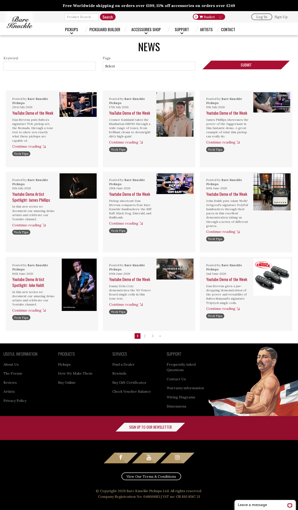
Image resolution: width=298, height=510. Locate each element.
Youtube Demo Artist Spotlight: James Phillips (31, 197)
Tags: (107, 58)
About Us (11, 364)
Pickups (71, 29)
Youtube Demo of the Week (226, 113)
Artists (206, 29)
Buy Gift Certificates (129, 382)
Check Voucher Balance (131, 391)
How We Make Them (75, 373)
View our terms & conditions (151, 476)
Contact (228, 29)
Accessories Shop (146, 29)
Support (182, 29)
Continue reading (26, 146)
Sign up (281, 17)
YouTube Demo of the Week (32, 113)
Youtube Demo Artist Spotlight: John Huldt (28, 282)
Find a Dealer (123, 364)
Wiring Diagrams (181, 397)
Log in (261, 17)
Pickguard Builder (104, 29)
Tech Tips (21, 154)
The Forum (12, 373)
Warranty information (185, 388)
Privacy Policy (14, 400)
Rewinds (119, 373)
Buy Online (67, 382)
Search (108, 17)
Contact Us (176, 379)
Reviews (10, 382)
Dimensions (176, 406)
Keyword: (11, 58)
